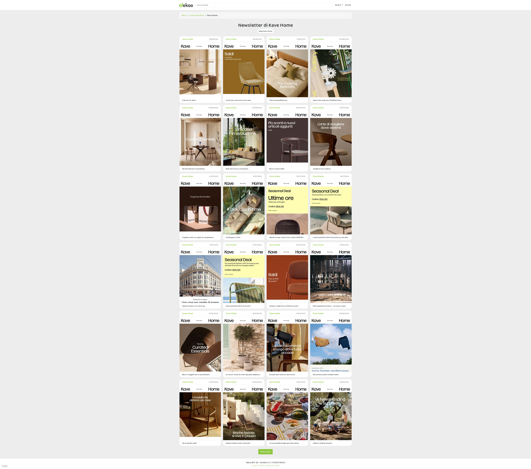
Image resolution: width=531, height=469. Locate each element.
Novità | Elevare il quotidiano (193, 168)
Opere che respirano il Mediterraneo (327, 100)
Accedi (348, 4)
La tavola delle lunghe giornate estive (284, 443)
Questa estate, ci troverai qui (193, 306)
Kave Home (187, 39)
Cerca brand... (201, 9)
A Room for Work (189, 100)
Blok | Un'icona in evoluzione (237, 168)
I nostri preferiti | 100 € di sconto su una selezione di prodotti (331, 237)
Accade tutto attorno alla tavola (282, 374)
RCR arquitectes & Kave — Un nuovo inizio (329, 306)
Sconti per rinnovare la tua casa (238, 100)
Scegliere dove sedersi (322, 168)
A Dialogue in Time (233, 237)
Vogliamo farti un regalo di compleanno (198, 237)
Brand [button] (338, 4)
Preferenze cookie (272, 465)
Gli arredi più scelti (189, 443)
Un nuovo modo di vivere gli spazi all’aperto (243, 374)
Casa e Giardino (197, 15)
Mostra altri (265, 451)
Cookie (261, 465)
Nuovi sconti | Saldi (276, 168)
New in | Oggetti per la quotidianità (195, 374)
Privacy (4, 466)
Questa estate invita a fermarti (238, 443)
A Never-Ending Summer (322, 443)
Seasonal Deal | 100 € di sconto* (238, 306)
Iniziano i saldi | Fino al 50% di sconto (283, 306)
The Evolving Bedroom (278, 100)
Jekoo (184, 15)
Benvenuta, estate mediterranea (326, 374)
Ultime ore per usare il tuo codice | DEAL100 (286, 237)
